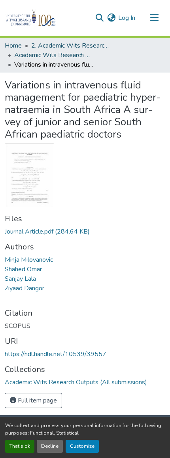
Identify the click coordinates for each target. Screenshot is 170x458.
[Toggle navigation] (154, 17)
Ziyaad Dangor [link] (24, 288)
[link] (85, 231)
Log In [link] (126, 17)
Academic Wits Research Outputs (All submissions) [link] (53, 55)
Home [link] (13, 45)
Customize (82, 446)
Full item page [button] (36, 400)
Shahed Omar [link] (23, 269)
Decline (50, 446)
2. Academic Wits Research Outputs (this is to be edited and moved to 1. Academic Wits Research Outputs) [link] (70, 45)
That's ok (19, 446)
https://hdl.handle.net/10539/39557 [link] (55, 354)
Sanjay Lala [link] (20, 278)
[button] (44, 18)
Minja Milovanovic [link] (29, 259)
